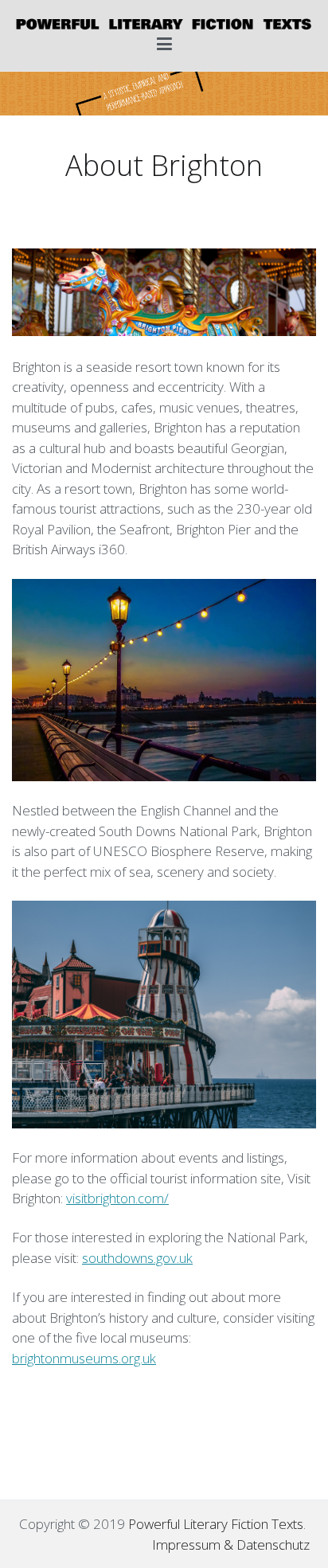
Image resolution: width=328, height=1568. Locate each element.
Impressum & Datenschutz (231, 1544)
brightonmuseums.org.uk (84, 1358)
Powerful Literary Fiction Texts (215, 1524)
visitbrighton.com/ (117, 1198)
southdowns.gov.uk (137, 1258)
